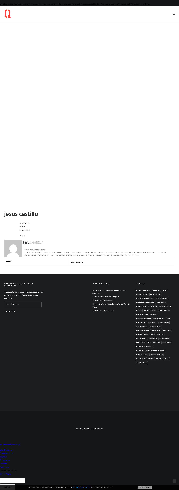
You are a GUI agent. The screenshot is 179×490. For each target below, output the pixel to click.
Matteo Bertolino (157, 335)
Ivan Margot (141, 322)
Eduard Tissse (141, 306)
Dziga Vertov (161, 302)
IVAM (168, 318)
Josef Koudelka (163, 322)
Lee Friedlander (155, 326)
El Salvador (152, 306)
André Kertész (155, 294)
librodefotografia (143, 331)
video (167, 359)
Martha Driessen (142, 335)
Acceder (3, 463)
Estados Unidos (165, 306)
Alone (164, 290)
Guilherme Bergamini (143, 318)
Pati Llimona (166, 343)
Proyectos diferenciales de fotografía (150, 351)
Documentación (6, 453)
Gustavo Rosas (158, 318)
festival (139, 310)
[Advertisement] (23, 335)
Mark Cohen (167, 331)
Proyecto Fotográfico (144, 347)
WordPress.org (6, 450)
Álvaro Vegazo (141, 363)
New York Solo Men (143, 343)
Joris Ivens (151, 322)
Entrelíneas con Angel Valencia (103, 300)
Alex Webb (156, 290)
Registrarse (4, 467)
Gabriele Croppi (164, 310)
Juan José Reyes (141, 326)
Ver (138, 255)
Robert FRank (141, 359)
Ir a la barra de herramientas (10, 444)
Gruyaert (153, 314)
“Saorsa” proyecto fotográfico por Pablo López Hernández (109, 292)
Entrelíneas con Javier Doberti (103, 310)
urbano (151, 359)
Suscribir (10, 311)
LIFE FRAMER (156, 331)
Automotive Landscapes (145, 298)
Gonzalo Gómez (142, 314)
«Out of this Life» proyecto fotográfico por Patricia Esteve (111, 306)
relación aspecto (156, 355)
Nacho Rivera (164, 339)
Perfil (24, 226)
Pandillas (156, 343)
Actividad (26, 223)
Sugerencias (5, 460)
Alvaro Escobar (142, 294)
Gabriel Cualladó (150, 310)
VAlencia (159, 359)
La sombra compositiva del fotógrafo (105, 297)
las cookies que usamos (81, 487)
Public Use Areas (142, 355)
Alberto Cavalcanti (143, 290)
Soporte (3, 456)
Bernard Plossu (161, 298)
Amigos (26, 230)
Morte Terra (141, 339)
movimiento (152, 339)
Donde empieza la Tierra (145, 302)
